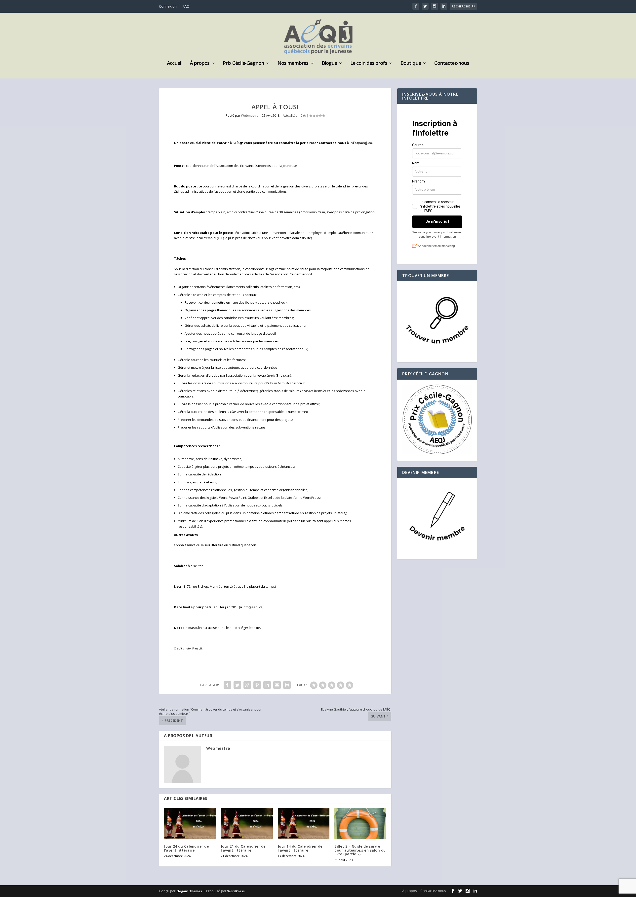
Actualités (290, 115)
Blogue (329, 63)
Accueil (174, 63)
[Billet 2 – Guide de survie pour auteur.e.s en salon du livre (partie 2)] (360, 823)
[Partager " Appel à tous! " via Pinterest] (257, 685)
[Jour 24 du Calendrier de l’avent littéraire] (190, 823)
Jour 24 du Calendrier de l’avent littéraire (186, 848)
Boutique (410, 63)
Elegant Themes (189, 891)
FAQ (186, 6)
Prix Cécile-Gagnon (243, 63)
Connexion (168, 6)
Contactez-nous (451, 63)
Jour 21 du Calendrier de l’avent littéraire (243, 848)
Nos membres (293, 63)
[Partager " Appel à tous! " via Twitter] (237, 685)
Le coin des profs (368, 63)
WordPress (236, 891)
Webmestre (250, 115)
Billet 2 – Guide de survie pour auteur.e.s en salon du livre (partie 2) (360, 850)
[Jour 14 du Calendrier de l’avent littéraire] (304, 823)
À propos (199, 63)
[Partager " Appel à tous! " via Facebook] (227, 685)
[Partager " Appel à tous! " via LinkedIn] (267, 685)
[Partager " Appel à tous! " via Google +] (247, 685)
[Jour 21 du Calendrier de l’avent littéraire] (247, 823)
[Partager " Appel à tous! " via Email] (277, 685)
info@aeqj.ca (361, 143)
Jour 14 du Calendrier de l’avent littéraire (300, 848)
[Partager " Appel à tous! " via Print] (287, 685)
